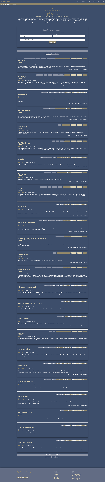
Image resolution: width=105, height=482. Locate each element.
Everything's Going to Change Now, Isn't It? (32, 239)
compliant (38, 58)
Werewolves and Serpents (26, 222)
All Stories (56, 474)
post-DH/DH (44, 58)
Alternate (49, 379)
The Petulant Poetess (5, 1)
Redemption (22, 77)
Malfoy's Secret (23, 255)
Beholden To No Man (24, 270)
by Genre (56, 479)
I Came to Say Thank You (26, 427)
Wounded (21, 189)
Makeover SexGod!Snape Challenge (63, 157)
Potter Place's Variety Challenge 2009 (63, 172)
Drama (46, 75)
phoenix (20, 62)
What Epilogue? (61, 92)
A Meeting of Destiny (25, 442)
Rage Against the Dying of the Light (30, 303)
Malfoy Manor (67, 75)
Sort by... (21, 34)
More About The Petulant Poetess (23, 477)
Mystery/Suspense (27, 58)
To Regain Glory (23, 206)
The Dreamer (22, 174)
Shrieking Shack (66, 220)
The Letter (21, 61)
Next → (57, 53)
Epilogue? (52, 58)
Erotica (47, 157)
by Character (56, 478)
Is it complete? (55, 34)
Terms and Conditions (76, 475)
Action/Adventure (59, 220)
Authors (8, 4)
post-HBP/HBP (55, 75)
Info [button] (90, 1)
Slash (61, 285)
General (61, 394)
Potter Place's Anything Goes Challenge (62, 108)
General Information (76, 474)
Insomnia (21, 333)
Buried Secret (22, 365)
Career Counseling (24, 349)
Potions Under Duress (66, 124)
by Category (56, 477)
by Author (56, 475)
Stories (78, 1)
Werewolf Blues (23, 396)
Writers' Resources (76, 478)
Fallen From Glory (23, 318)
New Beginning (23, 94)
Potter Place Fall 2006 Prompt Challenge (64, 331)
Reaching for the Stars (25, 381)
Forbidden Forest (67, 285)
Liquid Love (21, 159)
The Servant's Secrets (25, 111)
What (48, 58)
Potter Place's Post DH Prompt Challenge (63, 58)
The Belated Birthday (25, 412)
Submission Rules (75, 479)
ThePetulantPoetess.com (32, 480)
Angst (47, 92)
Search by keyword (23, 38)
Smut (51, 157)
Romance (50, 75)
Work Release (22, 127)
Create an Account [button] (98, 1)
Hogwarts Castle (66, 186)
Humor (46, 285)
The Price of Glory (24, 143)
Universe (53, 379)
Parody (54, 157)
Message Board (75, 477)
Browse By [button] (84, 1)
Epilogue (33, 58)
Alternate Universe (51, 220)
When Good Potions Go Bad (27, 287)
